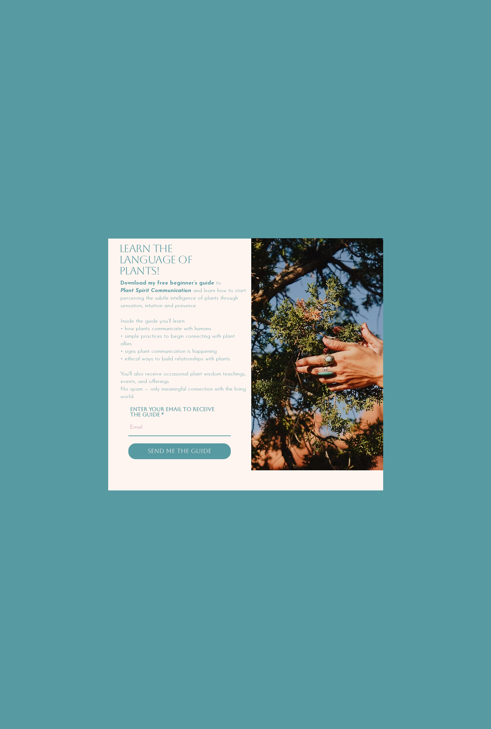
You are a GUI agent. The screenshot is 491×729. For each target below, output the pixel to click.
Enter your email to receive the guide (172, 411)
